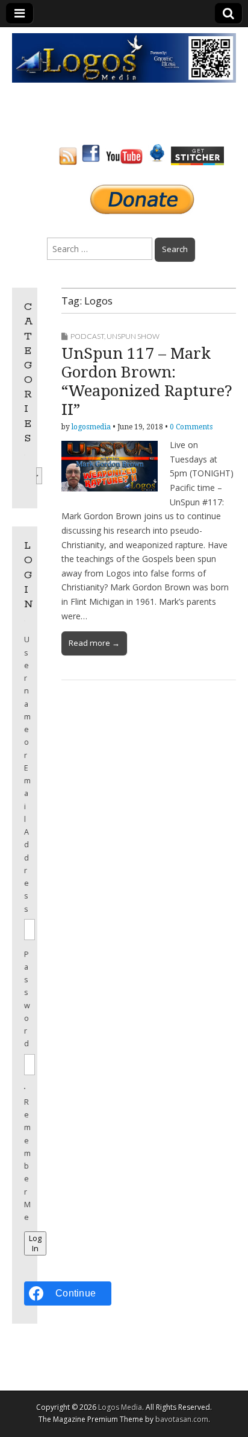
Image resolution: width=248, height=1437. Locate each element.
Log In (35, 1243)
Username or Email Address (24, 774)
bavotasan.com (181, 1419)
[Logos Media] (124, 57)
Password (24, 999)
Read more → (94, 642)
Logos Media (120, 1407)
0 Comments (191, 427)
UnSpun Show (133, 336)
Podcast (87, 336)
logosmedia (91, 427)
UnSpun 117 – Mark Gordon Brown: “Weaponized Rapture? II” (146, 381)
